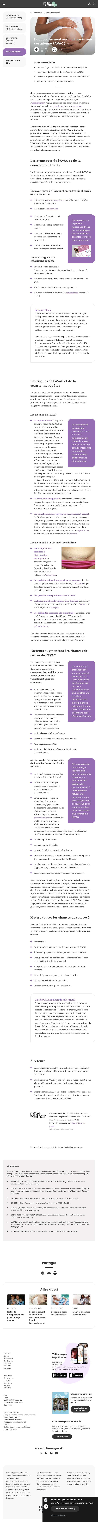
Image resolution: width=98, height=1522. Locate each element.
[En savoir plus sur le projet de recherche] (46, 1506)
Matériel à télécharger (13, 1400)
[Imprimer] (55, 1273)
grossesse (77, 106)
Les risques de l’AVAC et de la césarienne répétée (60, 72)
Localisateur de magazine (80, 1409)
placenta (79, 583)
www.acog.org (33, 1184)
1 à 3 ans (7, 1363)
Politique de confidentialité (15, 1422)
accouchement (38, 102)
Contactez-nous (10, 1429)
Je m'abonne (62, 1436)
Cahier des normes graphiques (17, 1427)
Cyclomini (8, 1405)
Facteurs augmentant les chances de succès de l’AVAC (63, 76)
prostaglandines (41, 817)
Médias (7, 1424)
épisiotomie (83, 530)
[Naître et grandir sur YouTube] (56, 1453)
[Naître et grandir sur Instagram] (41, 1453)
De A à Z (7, 1353)
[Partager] (43, 1273)
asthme (83, 604)
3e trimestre (12, 40)
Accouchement (53, 12)
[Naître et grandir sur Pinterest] (51, 1453)
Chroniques (9, 1378)
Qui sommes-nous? (12, 1417)
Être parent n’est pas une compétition (19, 1415)
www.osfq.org (27, 1217)
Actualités (8, 1375)
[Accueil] (49, 4)
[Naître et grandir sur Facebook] (46, 1453)
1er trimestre (14, 16)
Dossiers (7, 1380)
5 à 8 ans (7, 1368)
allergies (55, 607)
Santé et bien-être (13, 61)
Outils (6, 1395)
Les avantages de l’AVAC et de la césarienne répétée (62, 67)
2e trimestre (14, 27)
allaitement (52, 208)
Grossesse (37, 12)
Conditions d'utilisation (13, 1419)
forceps (73, 533)
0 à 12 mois (8, 1361)
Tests (6, 1397)
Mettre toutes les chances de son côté (55, 81)
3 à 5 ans (7, 1366)
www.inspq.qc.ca (31, 1210)
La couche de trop (11, 1412)
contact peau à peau (55, 200)
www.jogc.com (17, 1226)
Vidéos (7, 1385)
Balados (7, 1388)
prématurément (41, 626)
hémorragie (51, 574)
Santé (6, 1356)
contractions (72, 292)
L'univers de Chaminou (13, 1402)
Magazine (8, 1383)
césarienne (58, 106)
